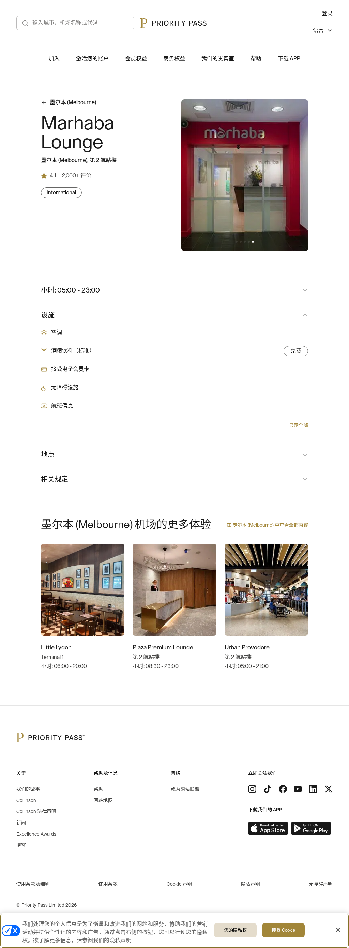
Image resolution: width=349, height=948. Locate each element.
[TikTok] (267, 789)
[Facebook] (283, 789)
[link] (268, 828)
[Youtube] (298, 789)
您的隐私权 (235, 930)
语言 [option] (318, 30)
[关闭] (338, 929)
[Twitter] (328, 789)
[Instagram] (252, 789)
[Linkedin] (313, 789)
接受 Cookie (283, 930)
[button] (237, 242)
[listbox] (323, 31)
